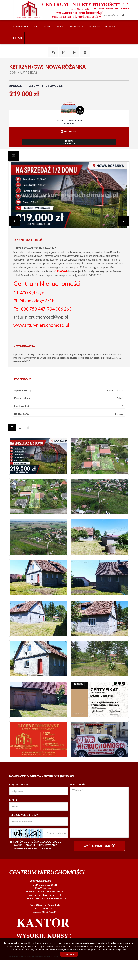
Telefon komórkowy (23, 814)
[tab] (13, 156)
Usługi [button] (60, 26)
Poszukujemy (94, 26)
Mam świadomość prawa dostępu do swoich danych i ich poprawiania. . (37, 845)
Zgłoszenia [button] (75, 26)
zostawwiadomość (68, 142)
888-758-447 (70, 131)
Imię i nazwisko (19, 784)
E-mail (13, 799)
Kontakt (17, 38)
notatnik (110, 26)
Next (123, 221)
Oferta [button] (47, 26)
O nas (36, 26)
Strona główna (21, 26)
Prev (14, 221)
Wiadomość (78, 784)
